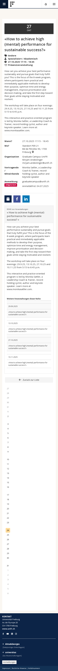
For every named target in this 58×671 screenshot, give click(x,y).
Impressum (6, 668)
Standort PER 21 (30, 145)
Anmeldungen (9, 662)
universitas (10, 652)
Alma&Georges (12, 644)
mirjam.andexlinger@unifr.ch (37, 162)
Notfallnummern (34, 668)
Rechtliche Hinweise (19, 668)
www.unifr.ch (8, 628)
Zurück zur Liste (30, 379)
